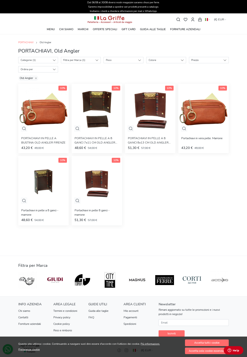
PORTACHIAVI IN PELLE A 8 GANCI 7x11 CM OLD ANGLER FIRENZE (94, 140)
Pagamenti (130, 317)
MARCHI (83, 29)
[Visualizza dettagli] (24, 128)
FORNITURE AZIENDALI (185, 29)
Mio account (131, 311)
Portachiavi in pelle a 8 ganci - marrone (39, 212)
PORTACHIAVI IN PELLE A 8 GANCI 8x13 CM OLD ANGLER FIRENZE (148, 140)
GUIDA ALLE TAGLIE (153, 29)
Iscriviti (171, 333)
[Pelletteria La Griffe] (123, 19)
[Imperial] (27, 287)
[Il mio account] (193, 19)
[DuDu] (82, 287)
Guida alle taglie (98, 311)
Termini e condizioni (65, 311)
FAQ (91, 317)
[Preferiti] (185, 19)
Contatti (23, 317)
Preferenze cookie (29, 349)
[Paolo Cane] (164, 287)
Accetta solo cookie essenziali (207, 351)
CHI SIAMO (66, 29)
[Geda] (192, 287)
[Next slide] (223, 280)
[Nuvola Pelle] (55, 287)
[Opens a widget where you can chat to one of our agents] (233, 350)
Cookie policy (61, 324)
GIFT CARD (129, 29)
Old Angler (26, 78)
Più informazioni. (150, 344)
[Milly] (110, 287)
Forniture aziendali (29, 324)
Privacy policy (61, 317)
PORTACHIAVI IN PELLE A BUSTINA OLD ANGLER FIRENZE (43, 140)
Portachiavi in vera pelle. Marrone (202, 138)
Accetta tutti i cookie (207, 343)
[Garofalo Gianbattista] (219, 287)
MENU (51, 29)
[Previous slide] (24, 280)
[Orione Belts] (137, 287)
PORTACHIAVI (25, 42)
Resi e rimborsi (62, 330)
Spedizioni (130, 324)
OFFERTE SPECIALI (105, 29)
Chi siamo (24, 311)
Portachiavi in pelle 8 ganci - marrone (92, 212)
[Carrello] (200, 19)
